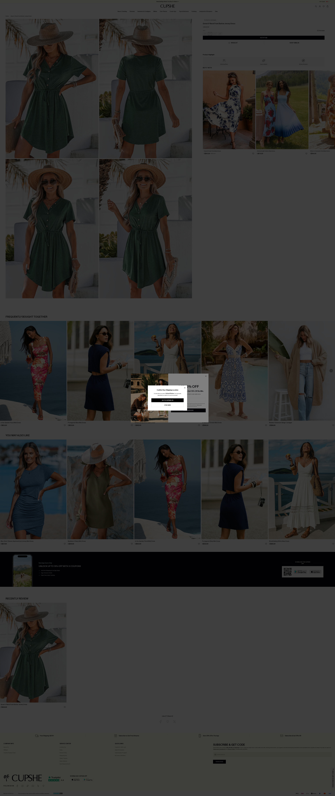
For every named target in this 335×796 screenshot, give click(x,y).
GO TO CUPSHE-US (167, 400)
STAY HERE (167, 405)
